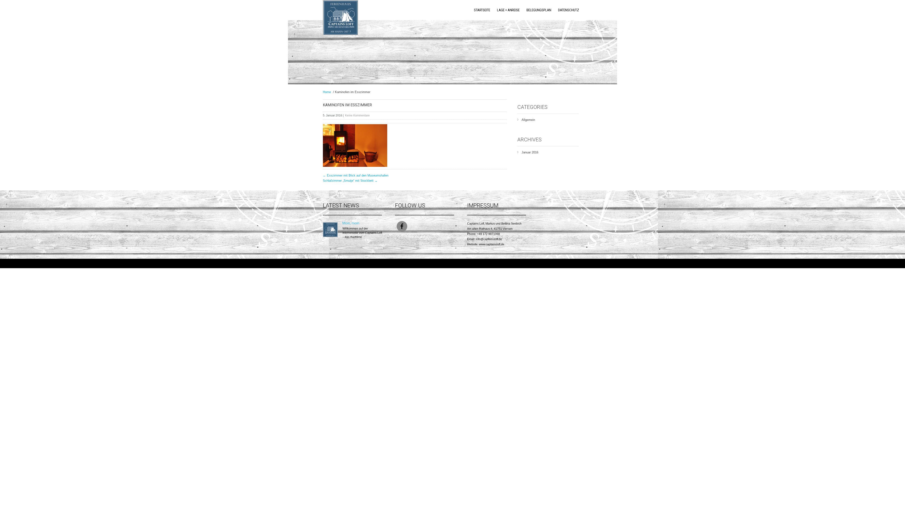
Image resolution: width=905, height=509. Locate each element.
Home (327, 92)
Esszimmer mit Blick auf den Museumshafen (355, 175)
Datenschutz (568, 10)
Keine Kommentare (357, 115)
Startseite (482, 10)
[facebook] (402, 226)
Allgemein (528, 120)
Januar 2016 (530, 152)
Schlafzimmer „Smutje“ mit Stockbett (350, 180)
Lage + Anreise (508, 10)
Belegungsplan (539, 10)
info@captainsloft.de (489, 239)
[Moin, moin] (330, 236)
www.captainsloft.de (491, 244)
